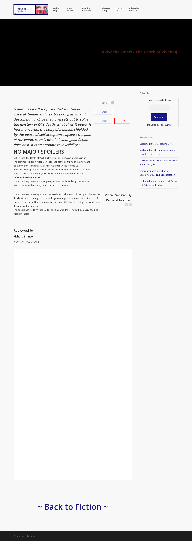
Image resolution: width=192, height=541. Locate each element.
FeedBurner (165, 124)
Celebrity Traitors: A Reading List (155, 143)
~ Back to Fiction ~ (72, 506)
